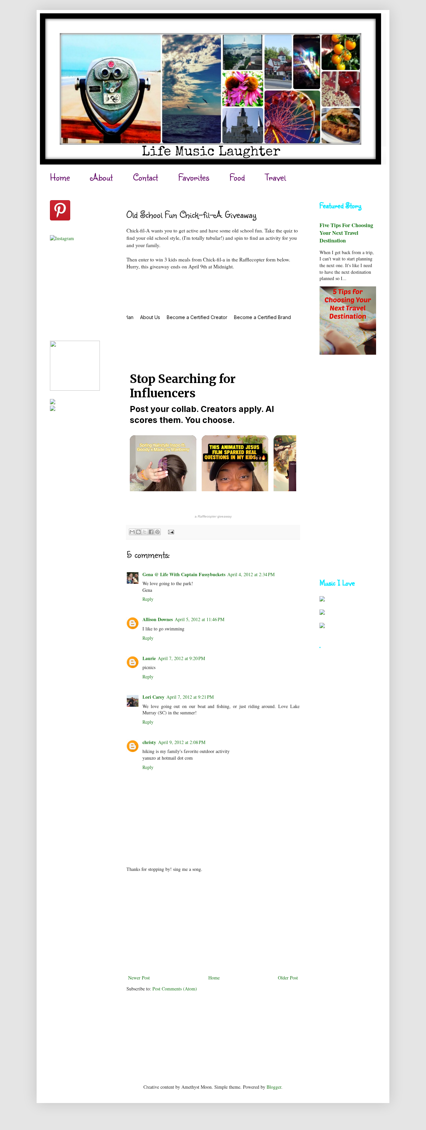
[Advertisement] (213, 923)
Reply (147, 599)
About (101, 177)
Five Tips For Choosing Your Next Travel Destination (346, 232)
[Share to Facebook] (151, 532)
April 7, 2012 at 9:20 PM (181, 658)
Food (237, 177)
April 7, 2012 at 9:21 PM (190, 697)
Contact (145, 177)
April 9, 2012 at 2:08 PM (181, 742)
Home (60, 177)
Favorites (193, 177)
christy (149, 742)
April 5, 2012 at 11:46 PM (199, 619)
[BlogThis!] (138, 532)
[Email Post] (170, 531)
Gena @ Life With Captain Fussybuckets (183, 574)
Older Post (288, 977)
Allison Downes (157, 619)
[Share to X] (144, 532)
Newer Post (139, 977)
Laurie (149, 658)
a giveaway (213, 516)
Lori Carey (153, 696)
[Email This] (132, 532)
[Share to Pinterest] (157, 532)
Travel (275, 177)
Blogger (274, 1087)
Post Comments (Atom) (174, 988)
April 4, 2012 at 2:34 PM (251, 574)
